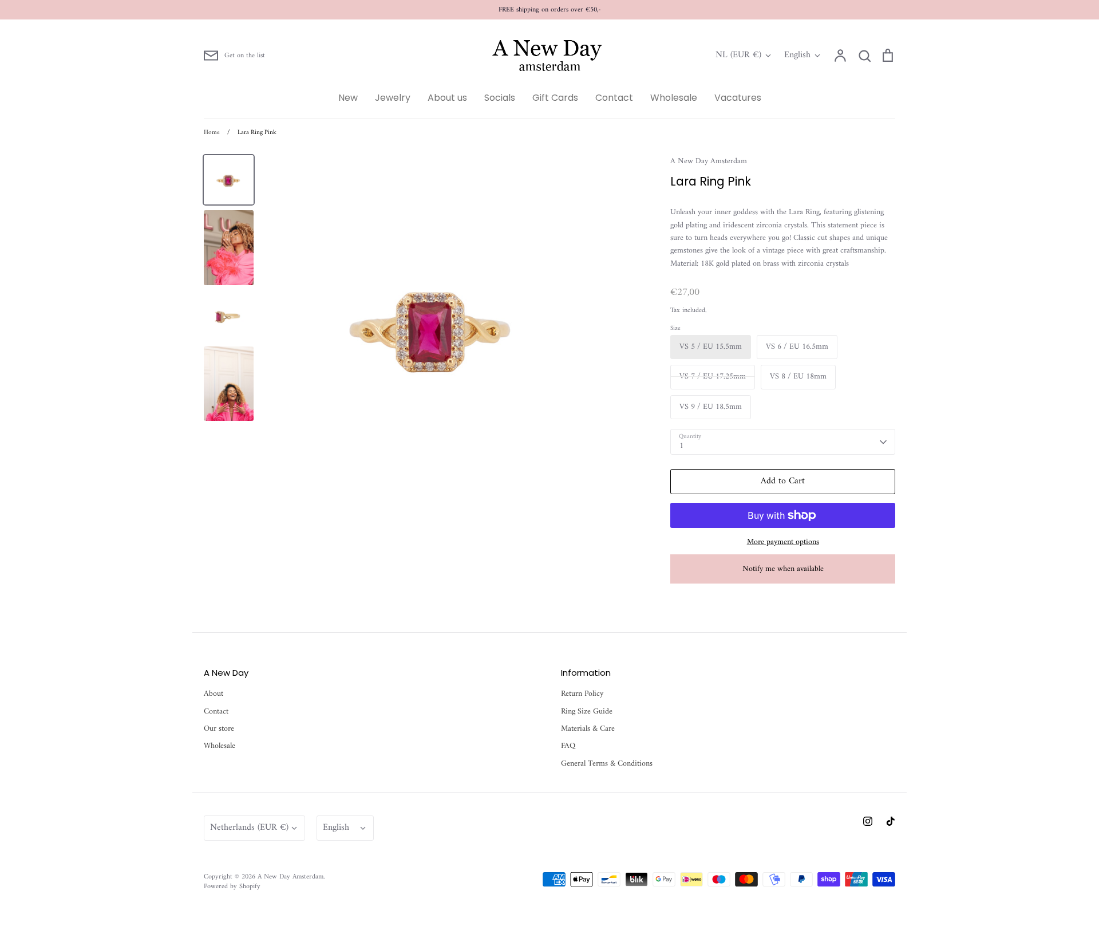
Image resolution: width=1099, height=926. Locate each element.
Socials (499, 97)
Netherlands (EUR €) (249, 827)
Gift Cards (555, 97)
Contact (614, 97)
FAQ (568, 746)
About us (447, 97)
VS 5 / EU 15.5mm (710, 347)
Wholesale (673, 97)
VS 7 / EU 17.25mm (712, 376)
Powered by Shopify (232, 886)
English (797, 55)
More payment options (783, 542)
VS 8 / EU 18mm (798, 376)
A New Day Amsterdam (708, 161)
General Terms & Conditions (607, 764)
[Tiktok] (890, 821)
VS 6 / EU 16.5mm (797, 347)
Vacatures (737, 97)
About (213, 694)
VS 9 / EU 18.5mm (710, 407)
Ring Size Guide (586, 712)
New (348, 97)
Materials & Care (588, 729)
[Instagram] (867, 821)
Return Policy (582, 694)
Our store (219, 729)
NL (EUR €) (738, 55)
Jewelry (392, 97)
